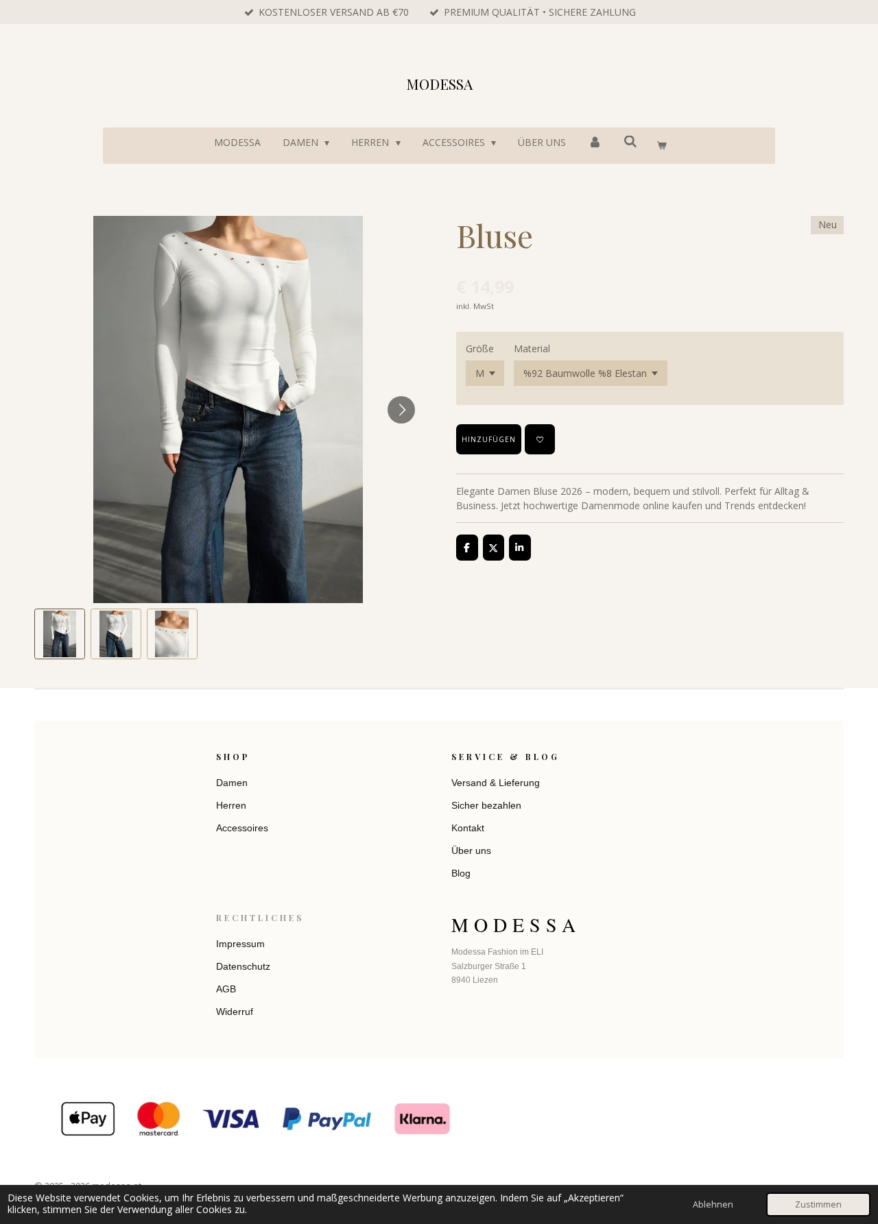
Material (532, 348)
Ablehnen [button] (713, 1204)
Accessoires (242, 827)
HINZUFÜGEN (489, 439)
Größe (480, 348)
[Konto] (594, 142)
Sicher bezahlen (486, 805)
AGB (226, 988)
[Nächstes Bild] (401, 410)
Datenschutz (243, 966)
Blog (461, 873)
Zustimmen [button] (818, 1204)
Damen (232, 782)
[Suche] (630, 141)
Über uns (471, 850)
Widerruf (234, 1011)
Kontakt (467, 827)
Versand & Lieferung (495, 782)
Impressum (240, 943)
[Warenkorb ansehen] (661, 145)
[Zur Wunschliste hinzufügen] (540, 439)
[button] (59, 634)
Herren (231, 805)
